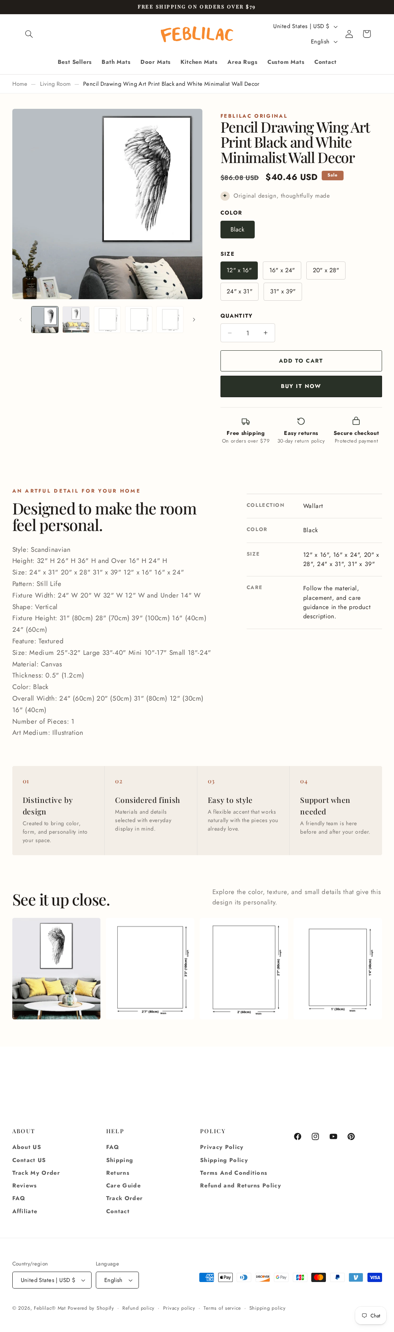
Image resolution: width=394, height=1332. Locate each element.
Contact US (29, 1160)
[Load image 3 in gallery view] (107, 319)
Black (237, 229)
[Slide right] (193, 319)
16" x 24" (282, 270)
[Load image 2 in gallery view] (76, 319)
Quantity (236, 316)
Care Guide (123, 1185)
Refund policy (138, 1308)
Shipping (120, 1160)
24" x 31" (239, 291)
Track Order (124, 1198)
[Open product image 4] (338, 968)
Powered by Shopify (91, 1308)
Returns (118, 1173)
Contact (118, 1211)
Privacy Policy (222, 1147)
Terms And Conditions (233, 1173)
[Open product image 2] (150, 968)
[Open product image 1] (56, 968)
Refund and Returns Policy (240, 1185)
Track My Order (36, 1173)
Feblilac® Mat (50, 1308)
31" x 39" (283, 291)
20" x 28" (326, 270)
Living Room (55, 84)
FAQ (19, 1198)
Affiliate (25, 1211)
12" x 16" (239, 270)
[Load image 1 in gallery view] (44, 319)
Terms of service (222, 1308)
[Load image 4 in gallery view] (138, 319)
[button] (29, 34)
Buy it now (301, 386)
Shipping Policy (224, 1160)
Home (19, 84)
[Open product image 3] (244, 968)
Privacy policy (179, 1308)
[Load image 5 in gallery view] (170, 319)
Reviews (24, 1185)
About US (27, 1147)
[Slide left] (20, 319)
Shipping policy (267, 1308)
